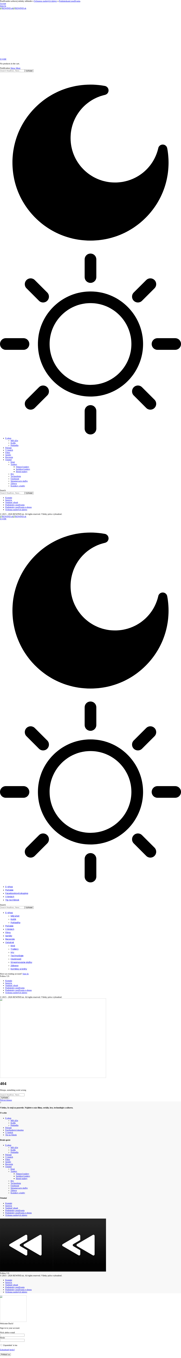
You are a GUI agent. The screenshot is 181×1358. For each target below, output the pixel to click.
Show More (15, 68)
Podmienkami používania (69, 1)
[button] (3, 3)
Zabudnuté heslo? (7, 1350)
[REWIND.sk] (13, 516)
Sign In (26, 974)
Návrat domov (6, 1100)
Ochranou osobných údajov (45, 1)
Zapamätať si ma (10, 1345)
